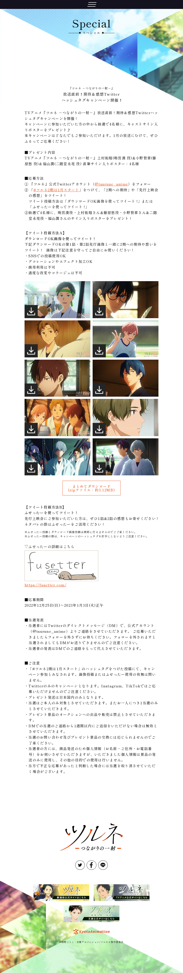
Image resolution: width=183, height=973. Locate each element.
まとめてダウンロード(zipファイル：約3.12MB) (91, 488)
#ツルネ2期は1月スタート (56, 189)
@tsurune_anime (111, 184)
